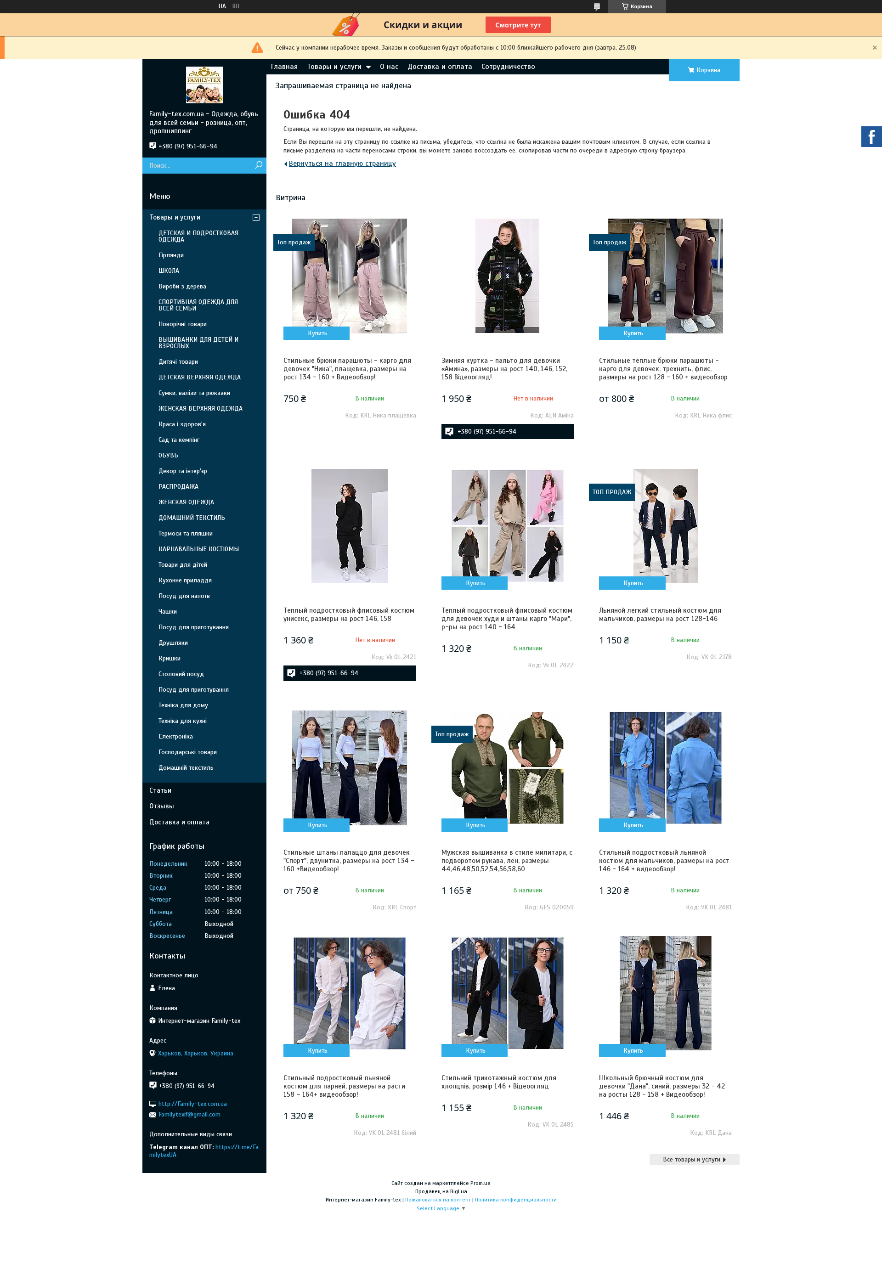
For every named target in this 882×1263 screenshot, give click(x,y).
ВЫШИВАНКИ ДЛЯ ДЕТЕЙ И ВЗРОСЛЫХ (198, 343)
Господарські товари (187, 752)
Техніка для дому (183, 705)
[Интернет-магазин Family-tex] (204, 84)
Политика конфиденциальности (516, 1199)
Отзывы (161, 806)
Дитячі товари (178, 362)
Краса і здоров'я (182, 424)
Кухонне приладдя (185, 580)
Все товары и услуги (691, 1159)
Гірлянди (171, 255)
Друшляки (173, 643)
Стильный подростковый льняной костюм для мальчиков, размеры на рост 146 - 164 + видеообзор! (664, 860)
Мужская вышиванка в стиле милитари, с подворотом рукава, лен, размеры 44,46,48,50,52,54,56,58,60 (506, 860)
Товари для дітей (182, 565)
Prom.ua (480, 1183)
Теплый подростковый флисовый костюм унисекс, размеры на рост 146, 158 (348, 614)
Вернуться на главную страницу (342, 163)
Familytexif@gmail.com (189, 1114)
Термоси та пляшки (185, 533)
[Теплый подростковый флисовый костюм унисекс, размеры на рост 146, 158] (349, 525)
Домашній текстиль (186, 768)
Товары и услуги (334, 66)
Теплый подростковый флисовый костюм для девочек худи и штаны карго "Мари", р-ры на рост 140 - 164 (506, 618)
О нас (389, 66)
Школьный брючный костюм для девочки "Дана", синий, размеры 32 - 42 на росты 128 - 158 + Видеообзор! (662, 1086)
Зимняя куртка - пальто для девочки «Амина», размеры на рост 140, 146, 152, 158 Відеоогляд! (504, 368)
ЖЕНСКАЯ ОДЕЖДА (186, 502)
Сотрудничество (508, 66)
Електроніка (175, 736)
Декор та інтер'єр (182, 471)
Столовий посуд (181, 674)
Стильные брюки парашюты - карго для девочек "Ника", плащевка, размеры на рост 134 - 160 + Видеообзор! (347, 368)
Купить (318, 333)
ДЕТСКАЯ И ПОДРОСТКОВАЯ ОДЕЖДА (198, 236)
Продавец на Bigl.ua (441, 1191)
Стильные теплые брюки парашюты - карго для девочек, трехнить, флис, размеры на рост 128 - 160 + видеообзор (663, 368)
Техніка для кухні (182, 721)
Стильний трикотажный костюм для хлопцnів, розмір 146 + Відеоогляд (498, 1082)
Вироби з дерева (182, 286)
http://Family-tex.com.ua (192, 1104)
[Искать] (258, 166)
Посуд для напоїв (184, 596)
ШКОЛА (168, 271)
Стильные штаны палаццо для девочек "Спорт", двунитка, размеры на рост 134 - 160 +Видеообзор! (348, 860)
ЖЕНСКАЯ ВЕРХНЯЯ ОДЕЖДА (200, 408)
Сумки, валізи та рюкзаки (194, 393)
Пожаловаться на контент (438, 1199)
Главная (284, 66)
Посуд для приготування (193, 627)
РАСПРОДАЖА (178, 487)
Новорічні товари (182, 324)
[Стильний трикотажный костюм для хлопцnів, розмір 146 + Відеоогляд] (507, 993)
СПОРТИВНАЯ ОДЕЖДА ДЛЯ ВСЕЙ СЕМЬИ (198, 305)
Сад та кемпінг (178, 440)
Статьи (160, 790)
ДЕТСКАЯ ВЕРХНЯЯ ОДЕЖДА (199, 377)
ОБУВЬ (168, 455)
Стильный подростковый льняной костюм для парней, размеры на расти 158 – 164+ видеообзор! (344, 1086)
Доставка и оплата (439, 66)
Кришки (169, 658)
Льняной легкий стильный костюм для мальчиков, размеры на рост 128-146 (660, 614)
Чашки (167, 611)
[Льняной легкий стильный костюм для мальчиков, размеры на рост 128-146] (665, 525)
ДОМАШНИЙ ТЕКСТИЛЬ (191, 518)
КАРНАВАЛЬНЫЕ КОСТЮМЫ (198, 549)
